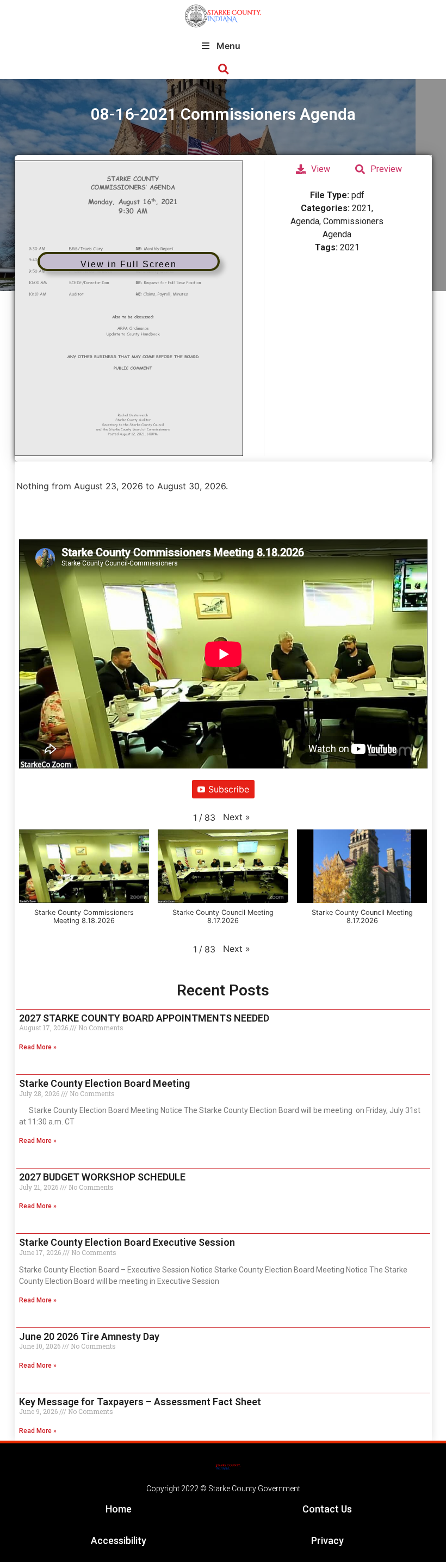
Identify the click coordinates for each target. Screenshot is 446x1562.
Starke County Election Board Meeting (104, 1083)
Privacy (327, 1540)
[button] (223, 69)
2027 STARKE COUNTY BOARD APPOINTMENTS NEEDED (144, 1018)
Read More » (38, 1047)
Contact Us (327, 1509)
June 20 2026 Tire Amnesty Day (89, 1336)
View (320, 169)
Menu (228, 45)
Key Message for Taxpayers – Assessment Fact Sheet (140, 1401)
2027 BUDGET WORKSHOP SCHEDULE (102, 1177)
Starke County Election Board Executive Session (127, 1242)
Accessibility (118, 1540)
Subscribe (228, 789)
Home (119, 1509)
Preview (386, 169)
